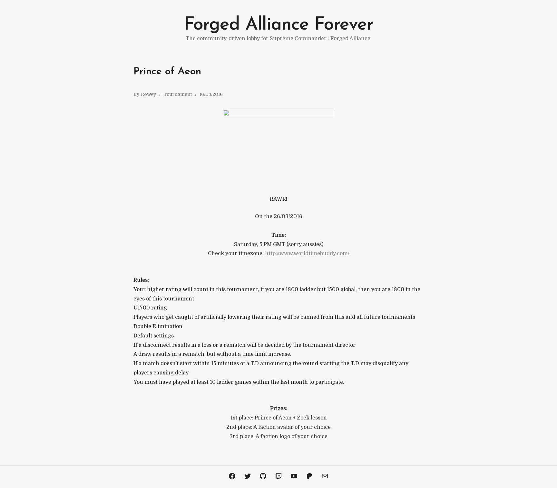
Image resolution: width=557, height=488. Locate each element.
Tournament (178, 94)
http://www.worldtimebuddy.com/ (307, 253)
